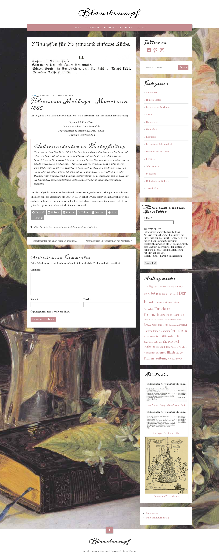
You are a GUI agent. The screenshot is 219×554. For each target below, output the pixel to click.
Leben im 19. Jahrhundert (159, 144)
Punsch (146, 337)
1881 (164, 286)
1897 (146, 293)
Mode (147, 324)
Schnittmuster (153, 166)
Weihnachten (149, 352)
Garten (149, 114)
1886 (36, 226)
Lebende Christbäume (166, 496)
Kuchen (160, 319)
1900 (164, 293)
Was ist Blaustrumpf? (100, 27)
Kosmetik (151, 136)
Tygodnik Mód (163, 346)
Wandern (183, 347)
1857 (150, 286)
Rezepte (34, 95)
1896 (181, 286)
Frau (170, 302)
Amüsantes (151, 92)
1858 (155, 286)
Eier (160, 302)
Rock (152, 336)
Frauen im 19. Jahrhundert (159, 107)
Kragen (153, 320)
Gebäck (176, 302)
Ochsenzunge (174, 325)
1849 (146, 286)
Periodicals (178, 330)
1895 (176, 286)
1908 (169, 293)
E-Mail (148, 218)
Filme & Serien (153, 99)
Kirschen (147, 320)
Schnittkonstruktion (169, 336)
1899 (158, 293)
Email (87, 299)
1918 (175, 293)
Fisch (165, 302)
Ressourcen (124, 27)
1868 (160, 286)
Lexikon (141, 27)
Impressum (152, 513)
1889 (172, 286)
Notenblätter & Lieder (157, 151)
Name (34, 299)
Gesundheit (149, 309)
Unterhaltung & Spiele (158, 181)
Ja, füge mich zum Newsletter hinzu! (51, 311)
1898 (152, 293)
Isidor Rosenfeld (175, 314)
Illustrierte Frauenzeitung (53, 226)
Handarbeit (151, 121)
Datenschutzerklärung (157, 517)
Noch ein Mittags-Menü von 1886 (166, 405)
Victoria (174, 347)
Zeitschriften (152, 188)
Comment (36, 269)
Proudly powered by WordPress (96, 551)
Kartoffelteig (73, 226)
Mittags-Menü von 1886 (166, 433)
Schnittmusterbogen (153, 342)
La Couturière (170, 319)
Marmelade (181, 320)
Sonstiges (151, 173)
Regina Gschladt (65, 95)
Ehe (157, 302)
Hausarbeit (151, 129)
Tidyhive (131, 551)
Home (77, 27)
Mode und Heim (160, 324)
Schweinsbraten (89, 226)
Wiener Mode (174, 358)
